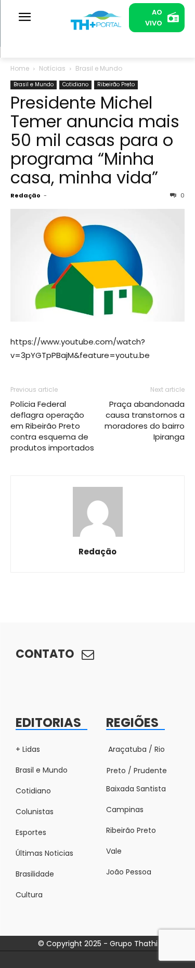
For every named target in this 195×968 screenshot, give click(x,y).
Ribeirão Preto (116, 84)
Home (19, 68)
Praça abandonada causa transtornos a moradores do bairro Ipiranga (145, 420)
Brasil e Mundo (98, 68)
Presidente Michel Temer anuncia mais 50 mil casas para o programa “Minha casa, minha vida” (94, 140)
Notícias (52, 68)
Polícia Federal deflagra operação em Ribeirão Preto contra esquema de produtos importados (52, 426)
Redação (25, 195)
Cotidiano (75, 84)
